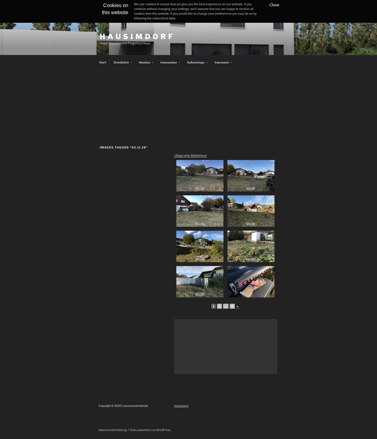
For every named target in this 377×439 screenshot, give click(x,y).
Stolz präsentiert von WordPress (150, 430)
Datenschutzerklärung (113, 430)
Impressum (222, 62)
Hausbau (144, 62)
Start (102, 62)
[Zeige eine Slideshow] (190, 155)
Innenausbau (168, 62)
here (172, 18)
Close (274, 5)
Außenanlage (195, 62)
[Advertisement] (188, 98)
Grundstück (121, 62)
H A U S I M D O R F (136, 36)
